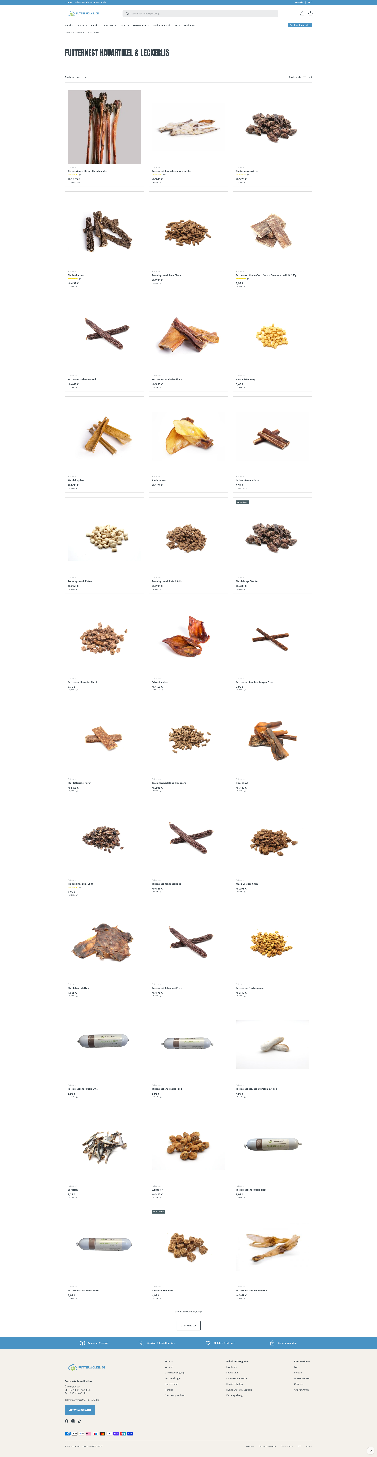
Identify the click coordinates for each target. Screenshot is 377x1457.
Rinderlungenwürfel (247, 170)
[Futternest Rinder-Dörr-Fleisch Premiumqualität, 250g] (272, 231)
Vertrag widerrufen (80, 1410)
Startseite (68, 32)
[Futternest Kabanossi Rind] (188, 839)
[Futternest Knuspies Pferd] (104, 637)
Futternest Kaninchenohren (251, 1290)
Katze (81, 25)
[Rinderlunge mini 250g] (104, 839)
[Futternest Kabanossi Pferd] (188, 943)
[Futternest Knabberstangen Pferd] (272, 637)
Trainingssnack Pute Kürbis (167, 581)
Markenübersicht (162, 25)
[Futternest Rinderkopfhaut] (188, 335)
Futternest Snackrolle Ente (83, 1088)
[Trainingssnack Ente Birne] (188, 231)
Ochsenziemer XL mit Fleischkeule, (87, 170)
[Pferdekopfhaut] (104, 436)
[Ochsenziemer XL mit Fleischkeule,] (104, 127)
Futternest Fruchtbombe (250, 987)
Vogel (123, 25)
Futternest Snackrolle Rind (167, 1088)
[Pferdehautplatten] (104, 943)
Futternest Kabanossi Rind (166, 883)
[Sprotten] (104, 1145)
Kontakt (299, 2)
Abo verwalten (301, 1389)
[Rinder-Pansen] (104, 231)
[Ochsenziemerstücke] (272, 436)
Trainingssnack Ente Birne (166, 275)
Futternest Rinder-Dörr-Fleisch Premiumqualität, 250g (266, 275)
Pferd (94, 25)
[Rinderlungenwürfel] (272, 127)
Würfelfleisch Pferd (162, 1290)
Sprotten (73, 1189)
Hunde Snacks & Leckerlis (239, 1389)
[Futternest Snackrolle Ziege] (272, 1145)
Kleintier (108, 25)
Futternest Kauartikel (236, 1378)
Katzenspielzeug (234, 1395)
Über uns (298, 1383)
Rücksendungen (173, 1378)
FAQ (310, 2)
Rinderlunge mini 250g (80, 883)
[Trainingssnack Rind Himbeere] (188, 738)
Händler (169, 1389)
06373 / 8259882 (91, 1399)
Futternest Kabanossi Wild (82, 379)
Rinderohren (159, 480)
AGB (299, 1446)
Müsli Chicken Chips (247, 883)
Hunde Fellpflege (234, 1383)
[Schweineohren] (188, 637)
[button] (310, 13)
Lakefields (231, 1366)
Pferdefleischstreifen (79, 782)
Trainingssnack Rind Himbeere (169, 782)
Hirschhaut (242, 782)
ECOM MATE (98, 1446)
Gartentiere (139, 25)
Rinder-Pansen (76, 275)
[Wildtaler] (188, 1145)
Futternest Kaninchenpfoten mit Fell (256, 1088)
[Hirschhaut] (272, 738)
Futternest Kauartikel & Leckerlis (87, 32)
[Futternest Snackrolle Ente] (104, 1044)
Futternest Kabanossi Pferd (167, 987)
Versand (169, 1366)
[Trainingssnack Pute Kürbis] (188, 537)
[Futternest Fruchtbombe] (272, 943)
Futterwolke (75, 1446)
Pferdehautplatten (78, 987)
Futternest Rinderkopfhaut (167, 379)
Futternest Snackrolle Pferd (83, 1290)
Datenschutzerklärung (267, 1446)
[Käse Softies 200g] (272, 335)
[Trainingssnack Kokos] (104, 537)
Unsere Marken (302, 1378)
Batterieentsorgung (174, 1372)
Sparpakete (232, 1372)
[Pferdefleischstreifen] (104, 738)
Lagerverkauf (171, 1383)
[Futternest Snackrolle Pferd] (104, 1246)
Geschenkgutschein (175, 1395)
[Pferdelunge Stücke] (272, 537)
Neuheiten (189, 25)
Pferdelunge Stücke (247, 581)
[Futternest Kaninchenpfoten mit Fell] (272, 1044)
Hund (68, 25)
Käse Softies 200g (245, 379)
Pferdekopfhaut (77, 480)
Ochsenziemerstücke (247, 480)
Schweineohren (160, 682)
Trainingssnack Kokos (80, 581)
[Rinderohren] (188, 436)
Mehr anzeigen (188, 1325)
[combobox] (200, 13)
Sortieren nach (73, 77)
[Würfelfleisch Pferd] (188, 1246)
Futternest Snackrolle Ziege (251, 1189)
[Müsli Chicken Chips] (272, 839)
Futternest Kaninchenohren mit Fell (172, 170)
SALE (177, 25)
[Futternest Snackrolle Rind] (188, 1044)
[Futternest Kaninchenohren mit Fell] (188, 127)
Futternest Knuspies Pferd (82, 682)
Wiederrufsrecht (287, 1446)
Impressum (250, 1446)
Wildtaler (157, 1189)
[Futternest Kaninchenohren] (272, 1246)
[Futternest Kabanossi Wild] (104, 335)
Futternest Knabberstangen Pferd (254, 682)
